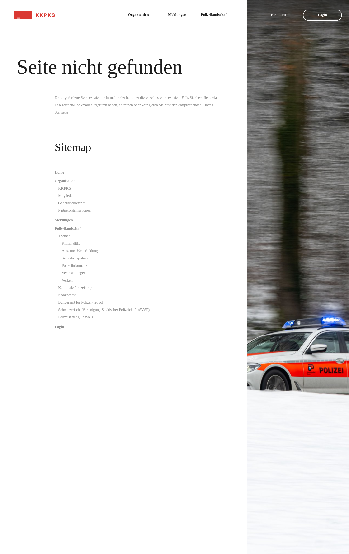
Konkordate (67, 295)
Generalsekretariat (71, 203)
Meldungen (64, 220)
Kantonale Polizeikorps (75, 288)
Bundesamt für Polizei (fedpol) (81, 302)
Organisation (65, 181)
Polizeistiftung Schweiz (75, 317)
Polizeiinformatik (74, 265)
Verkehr (68, 280)
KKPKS (64, 188)
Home (59, 172)
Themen (64, 236)
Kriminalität (71, 243)
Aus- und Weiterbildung (80, 251)
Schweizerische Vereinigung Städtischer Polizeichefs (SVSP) (104, 310)
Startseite (61, 112)
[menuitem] (141, 15)
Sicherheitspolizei (75, 258)
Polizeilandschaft (68, 229)
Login (322, 15)
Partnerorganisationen (74, 210)
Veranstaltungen (74, 273)
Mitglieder (66, 196)
